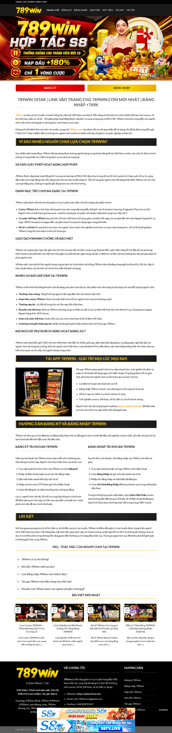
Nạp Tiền (95, 10)
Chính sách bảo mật (39, 690)
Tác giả (46, 693)
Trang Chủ (52, 10)
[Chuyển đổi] (18, 559)
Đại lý (54, 693)
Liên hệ (55, 690)
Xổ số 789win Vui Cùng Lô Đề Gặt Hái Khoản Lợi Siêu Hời (104, 628)
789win (19, 115)
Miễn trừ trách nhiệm (29, 693)
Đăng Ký (67, 10)
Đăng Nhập (80, 10)
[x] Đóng (163, 710)
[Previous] (15, 628)
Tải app (119, 10)
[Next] (157, 628)
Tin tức (130, 10)
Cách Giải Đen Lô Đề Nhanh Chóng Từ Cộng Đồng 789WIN (67, 628)
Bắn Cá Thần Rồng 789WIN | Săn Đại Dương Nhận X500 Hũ (140, 628)
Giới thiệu (22, 690)
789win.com (76, 129)
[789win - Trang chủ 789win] (28, 10)
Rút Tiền (108, 10)
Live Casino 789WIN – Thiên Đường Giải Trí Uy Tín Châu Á (32, 628)
